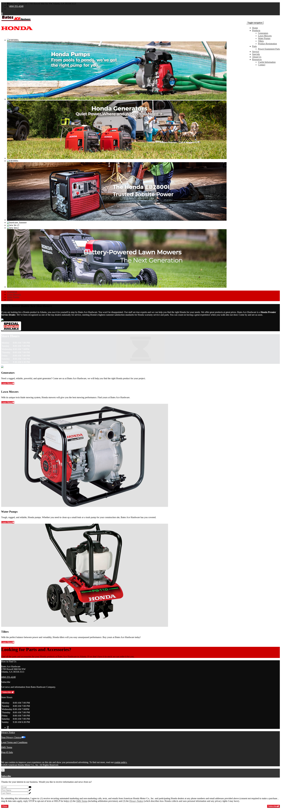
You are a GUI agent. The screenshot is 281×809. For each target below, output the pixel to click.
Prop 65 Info (7, 752)
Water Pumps (264, 38)
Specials (256, 54)
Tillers (261, 41)
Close (4, 806)
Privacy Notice (8, 732)
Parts (254, 46)
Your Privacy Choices (11, 737)
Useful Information (267, 62)
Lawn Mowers (265, 36)
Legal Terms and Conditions (14, 742)
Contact (261, 64)
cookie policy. (120, 762)
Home (255, 28)
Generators (263, 33)
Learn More (6, 383)
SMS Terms (6, 747)
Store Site (11, 9)
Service (255, 51)
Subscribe (6, 692)
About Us (256, 57)
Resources (257, 59)
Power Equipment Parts (269, 49)
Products (256, 30)
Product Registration (267, 43)
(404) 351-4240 (16, 6)
